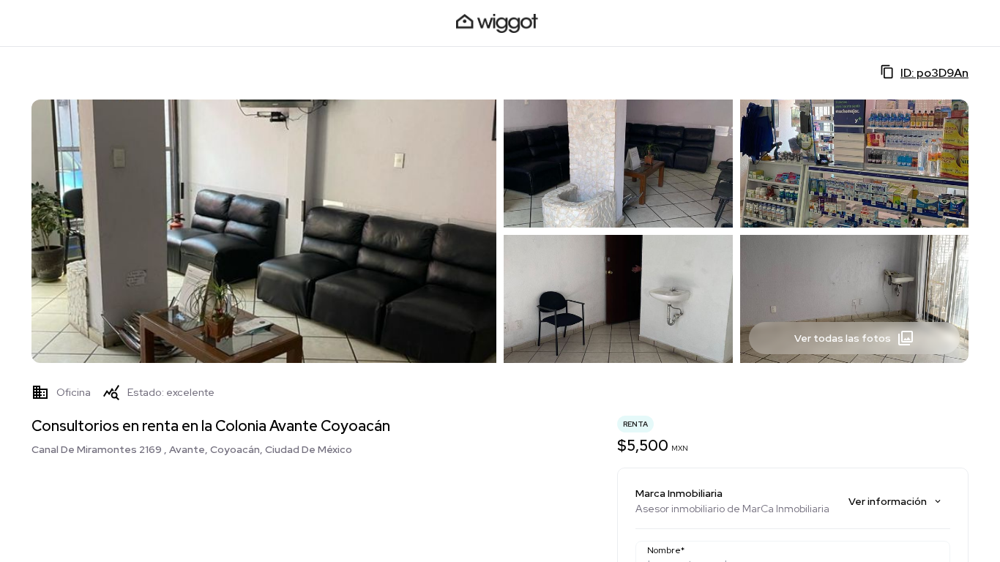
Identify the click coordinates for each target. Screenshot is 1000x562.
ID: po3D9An (934, 72)
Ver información (887, 501)
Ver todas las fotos (842, 338)
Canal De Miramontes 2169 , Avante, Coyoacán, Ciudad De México (191, 449)
